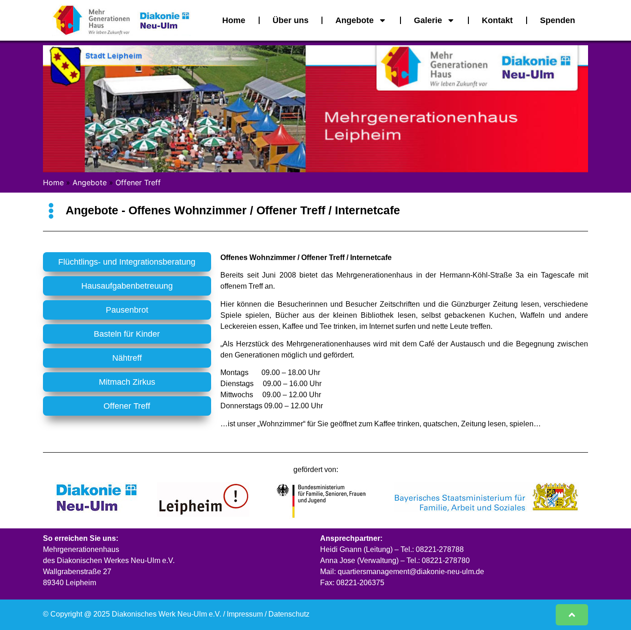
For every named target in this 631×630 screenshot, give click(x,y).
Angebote (354, 20)
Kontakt (497, 20)
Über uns (291, 20)
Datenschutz (288, 614)
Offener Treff (138, 182)
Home (233, 20)
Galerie (428, 20)
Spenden (557, 20)
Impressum (245, 614)
